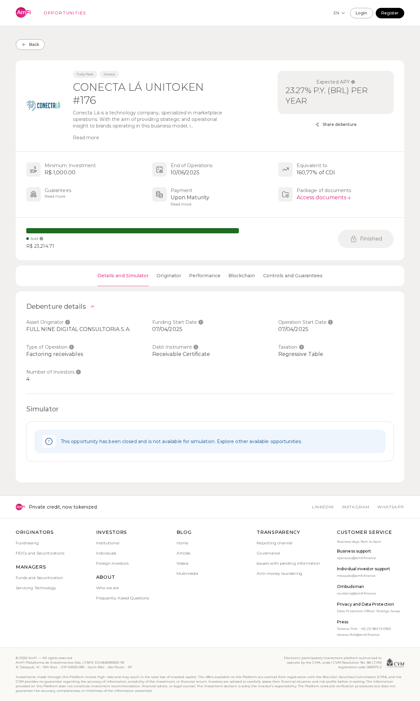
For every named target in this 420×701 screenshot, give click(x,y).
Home (182, 542)
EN (336, 12)
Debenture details (56, 306)
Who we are (107, 587)
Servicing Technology (36, 587)
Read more (86, 138)
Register (390, 12)
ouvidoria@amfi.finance (356, 593)
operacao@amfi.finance (356, 558)
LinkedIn (323, 506)
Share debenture (340, 124)
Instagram (356, 506)
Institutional (107, 542)
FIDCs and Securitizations (40, 553)
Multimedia (188, 573)
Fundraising (27, 542)
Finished (371, 239)
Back (34, 44)
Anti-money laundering (279, 573)
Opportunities (65, 12)
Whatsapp (390, 506)
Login (361, 12)
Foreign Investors (112, 563)
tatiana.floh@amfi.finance (358, 635)
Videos (182, 563)
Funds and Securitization (39, 577)
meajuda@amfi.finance (356, 576)
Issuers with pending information (288, 563)
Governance (268, 553)
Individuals (106, 553)
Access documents (321, 197)
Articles (183, 553)
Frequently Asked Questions (122, 597)
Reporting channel (274, 542)
